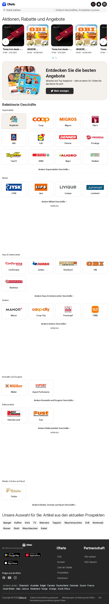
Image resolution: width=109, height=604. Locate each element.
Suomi (83, 585)
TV (34, 522)
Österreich (24, 585)
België (43, 585)
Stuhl (16, 528)
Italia (18, 588)
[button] (98, 4)
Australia (34, 585)
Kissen (6, 528)
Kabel (44, 528)
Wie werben (90, 556)
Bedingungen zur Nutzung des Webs (78, 597)
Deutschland (62, 585)
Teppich (56, 522)
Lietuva (25, 588)
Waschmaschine (73, 522)
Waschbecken (29, 528)
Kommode (98, 522)
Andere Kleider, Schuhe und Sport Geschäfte (53, 505)
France (90, 585)
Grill (87, 522)
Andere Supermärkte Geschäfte (53, 169)
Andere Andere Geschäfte (53, 324)
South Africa (64, 588)
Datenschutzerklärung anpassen (44, 597)
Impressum (62, 578)
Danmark (74, 585)
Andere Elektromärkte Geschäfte (53, 428)
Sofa (27, 522)
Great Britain (8, 588)
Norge (44, 588)
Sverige (52, 588)
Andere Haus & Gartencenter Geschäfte (53, 296)
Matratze (44, 522)
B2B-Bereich (90, 562)
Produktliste (62, 572)
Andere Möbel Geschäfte (53, 201)
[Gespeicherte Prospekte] (93, 4)
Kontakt (61, 562)
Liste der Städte (64, 567)
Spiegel (7, 522)
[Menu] (104, 4)
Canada (51, 585)
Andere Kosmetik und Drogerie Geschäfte (53, 400)
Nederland (35, 588)
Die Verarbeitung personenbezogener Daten (65, 599)
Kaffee (17, 522)
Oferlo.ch (22, 597)
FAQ (59, 556)
